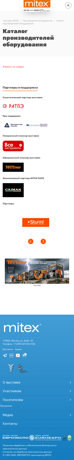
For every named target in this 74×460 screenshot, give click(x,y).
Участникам (12, 391)
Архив (18, 349)
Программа (6, 405)
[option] (35, 223)
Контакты (8, 349)
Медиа (8, 415)
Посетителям (13, 400)
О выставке (11, 382)
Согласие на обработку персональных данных (27, 451)
